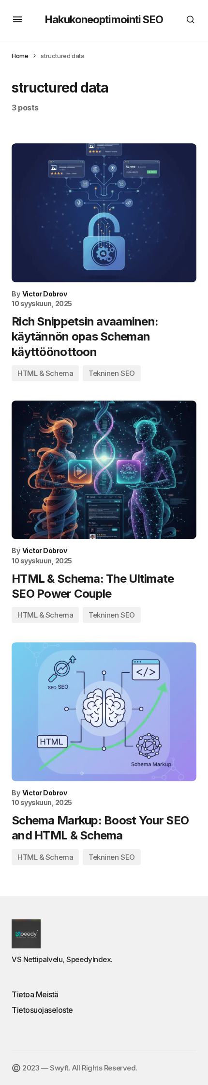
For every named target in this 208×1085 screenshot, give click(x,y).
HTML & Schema (45, 373)
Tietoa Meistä (35, 994)
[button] (17, 19)
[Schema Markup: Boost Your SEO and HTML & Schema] (104, 711)
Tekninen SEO (112, 373)
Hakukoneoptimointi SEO (104, 19)
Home (20, 56)
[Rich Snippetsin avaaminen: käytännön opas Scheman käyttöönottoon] (104, 212)
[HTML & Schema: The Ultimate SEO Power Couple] (104, 470)
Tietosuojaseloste (42, 1010)
